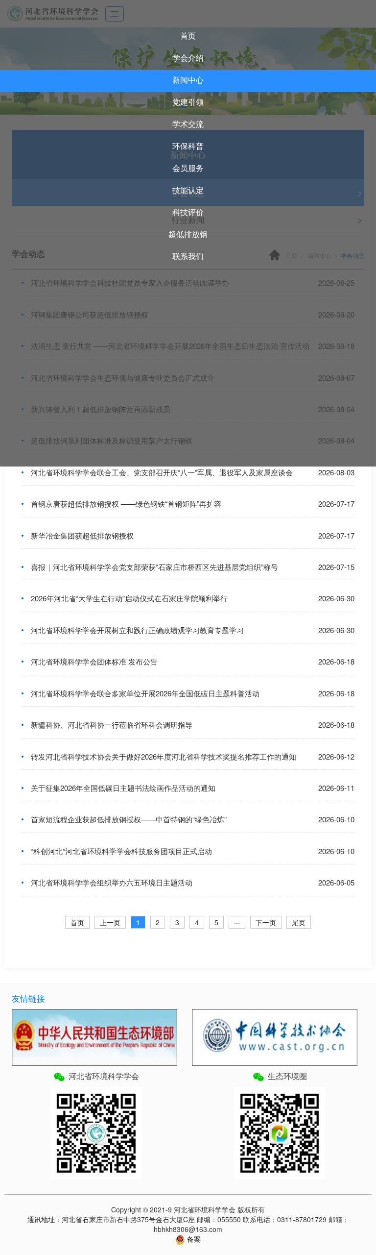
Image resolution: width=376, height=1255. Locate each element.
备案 (193, 1239)
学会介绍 (188, 57)
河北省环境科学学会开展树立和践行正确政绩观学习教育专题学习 (137, 630)
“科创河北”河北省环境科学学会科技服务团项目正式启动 (121, 851)
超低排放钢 (188, 234)
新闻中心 (188, 79)
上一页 (110, 922)
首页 (188, 35)
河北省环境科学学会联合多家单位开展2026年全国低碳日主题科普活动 (145, 693)
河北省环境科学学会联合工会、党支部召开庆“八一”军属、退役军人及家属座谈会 (162, 472)
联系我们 (188, 256)
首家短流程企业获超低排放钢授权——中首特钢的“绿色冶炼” (129, 819)
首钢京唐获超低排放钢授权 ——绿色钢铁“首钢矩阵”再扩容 (126, 503)
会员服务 (188, 167)
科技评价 (188, 212)
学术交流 (188, 123)
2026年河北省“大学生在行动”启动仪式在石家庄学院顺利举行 (129, 598)
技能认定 (188, 190)
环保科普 (188, 145)
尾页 (299, 922)
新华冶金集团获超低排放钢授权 (82, 535)
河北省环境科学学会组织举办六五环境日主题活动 (111, 882)
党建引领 (188, 101)
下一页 (266, 922)
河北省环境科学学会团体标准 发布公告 (94, 661)
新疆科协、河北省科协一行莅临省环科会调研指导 (111, 724)
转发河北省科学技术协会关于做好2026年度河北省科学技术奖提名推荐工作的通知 (163, 756)
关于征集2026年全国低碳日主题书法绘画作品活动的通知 (123, 788)
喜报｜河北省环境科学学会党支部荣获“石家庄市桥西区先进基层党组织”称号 (154, 567)
